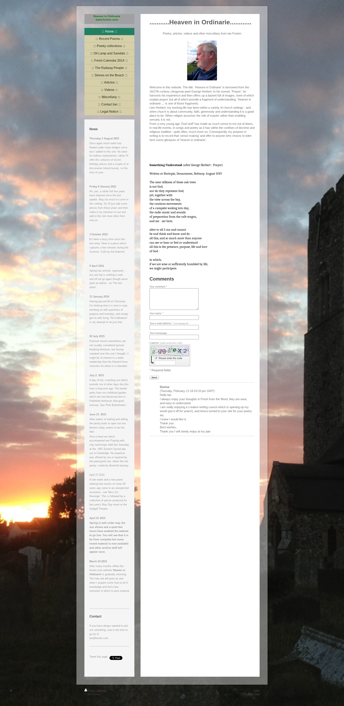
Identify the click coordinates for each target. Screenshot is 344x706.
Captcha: (166, 343)
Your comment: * (158, 286)
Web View (254, 693)
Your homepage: (158, 333)
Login (256, 690)
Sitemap (101, 690)
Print (91, 690)
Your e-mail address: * (169, 323)
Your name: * (156, 313)
